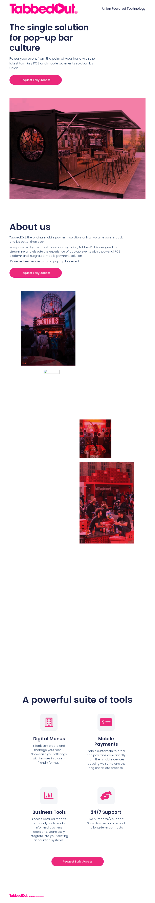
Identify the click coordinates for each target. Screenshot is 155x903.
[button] (35, 80)
